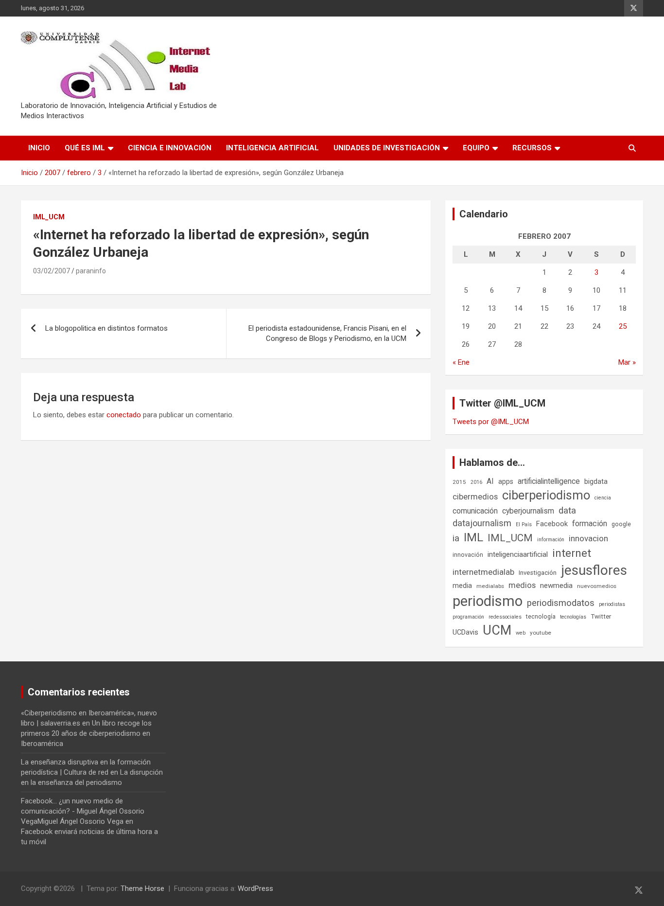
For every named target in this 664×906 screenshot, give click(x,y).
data (567, 510)
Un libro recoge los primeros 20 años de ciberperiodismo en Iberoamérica (86, 733)
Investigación (538, 572)
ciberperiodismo (546, 495)
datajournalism (482, 523)
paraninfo (91, 271)
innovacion (588, 538)
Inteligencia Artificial (272, 147)
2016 (476, 482)
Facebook (552, 523)
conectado (123, 414)
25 (623, 326)
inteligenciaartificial (518, 554)
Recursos (532, 147)
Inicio (39, 147)
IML (473, 537)
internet (571, 553)
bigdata (596, 481)
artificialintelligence (549, 481)
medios (522, 585)
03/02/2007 (51, 271)
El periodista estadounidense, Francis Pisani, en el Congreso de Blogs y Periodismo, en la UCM (327, 333)
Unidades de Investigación (386, 147)
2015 (459, 482)
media (462, 585)
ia (456, 538)
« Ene (461, 362)
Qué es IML (85, 147)
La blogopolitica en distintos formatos (106, 328)
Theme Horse (142, 888)
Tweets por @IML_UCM (491, 421)
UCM (497, 630)
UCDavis (465, 632)
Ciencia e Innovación (169, 147)
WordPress (255, 888)
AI (490, 481)
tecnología (541, 616)
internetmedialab (483, 572)
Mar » (627, 362)
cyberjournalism (528, 510)
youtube (540, 632)
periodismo (488, 601)
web (520, 633)
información (550, 539)
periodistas (612, 604)
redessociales (505, 617)
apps (505, 481)
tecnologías (573, 617)
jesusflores (594, 570)
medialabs (490, 586)
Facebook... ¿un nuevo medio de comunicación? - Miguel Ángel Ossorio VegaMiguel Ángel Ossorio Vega (82, 811)
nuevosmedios (596, 586)
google (621, 524)
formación (589, 523)
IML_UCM (49, 217)
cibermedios (475, 496)
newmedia (556, 585)
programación (468, 617)
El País (524, 524)
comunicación (475, 510)
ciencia (602, 498)
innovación (468, 554)
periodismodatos (560, 603)
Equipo (476, 147)
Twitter (601, 616)
